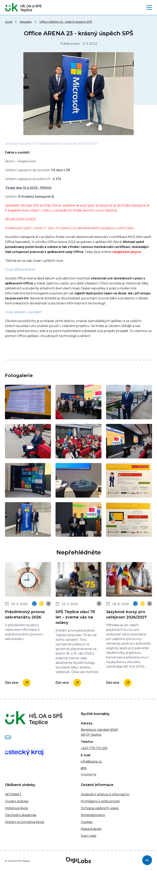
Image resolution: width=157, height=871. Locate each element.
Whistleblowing (93, 815)
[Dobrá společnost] (28, 402)
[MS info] (28, 480)
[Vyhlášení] (78, 519)
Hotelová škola (16, 808)
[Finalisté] (78, 402)
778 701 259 (97, 748)
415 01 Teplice (91, 734)
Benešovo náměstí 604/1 (99, 729)
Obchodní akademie (20, 815)
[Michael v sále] (28, 441)
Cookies (86, 822)
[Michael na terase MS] (129, 402)
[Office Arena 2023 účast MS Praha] (129, 480)
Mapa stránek (91, 829)
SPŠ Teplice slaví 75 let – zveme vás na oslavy (75, 617)
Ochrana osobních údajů (100, 808)
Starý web (88, 836)
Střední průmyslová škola (24, 822)
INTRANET (13, 794)
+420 (84, 748)
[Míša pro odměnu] (78, 441)
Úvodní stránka (16, 801)
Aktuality (26, 22)
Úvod (8, 22)
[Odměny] (78, 480)
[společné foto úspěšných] (28, 519)
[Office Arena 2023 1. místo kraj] (129, 519)
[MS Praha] (129, 441)
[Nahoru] (147, 860)
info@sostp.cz (91, 761)
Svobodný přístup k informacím (105, 794)
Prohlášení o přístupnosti (100, 801)
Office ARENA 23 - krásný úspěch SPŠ (65, 22)
